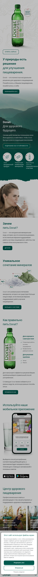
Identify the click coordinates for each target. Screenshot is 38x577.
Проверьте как (10, 392)
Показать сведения (19, 572)
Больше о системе (12, 307)
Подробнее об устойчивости (16, 146)
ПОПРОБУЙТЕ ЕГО (11, 91)
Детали (7, 248)
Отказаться (19, 568)
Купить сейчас (11, 52)
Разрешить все (19, 563)
